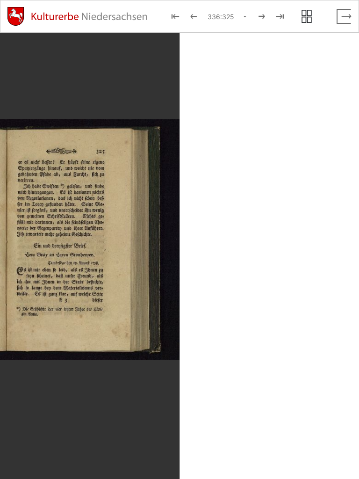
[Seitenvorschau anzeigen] (306, 16)
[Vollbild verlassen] (344, 16)
